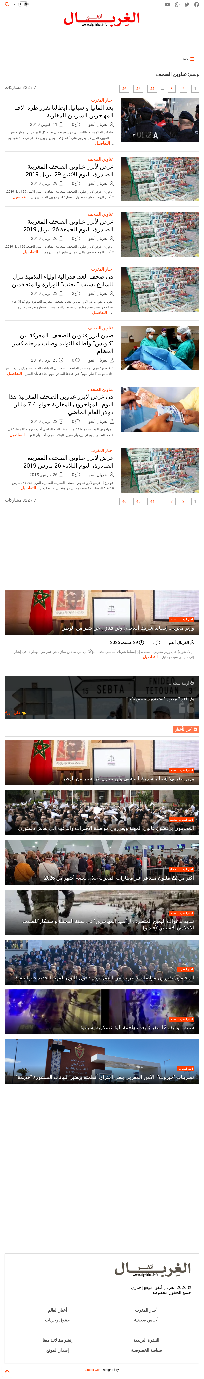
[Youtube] (167, 4)
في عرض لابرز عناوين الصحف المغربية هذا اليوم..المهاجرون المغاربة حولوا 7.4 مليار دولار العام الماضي (61, 404)
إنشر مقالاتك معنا (58, 1340)
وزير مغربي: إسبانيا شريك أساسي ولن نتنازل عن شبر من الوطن (127, 628)
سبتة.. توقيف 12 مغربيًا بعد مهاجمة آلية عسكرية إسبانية (137, 1027)
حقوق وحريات (57, 1319)
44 (152, 88)
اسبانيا (173, 619)
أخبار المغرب (146, 1310)
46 (124, 88)
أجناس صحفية (146, 1319)
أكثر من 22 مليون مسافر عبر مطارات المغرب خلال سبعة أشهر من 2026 (119, 878)
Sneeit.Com (93, 1370)
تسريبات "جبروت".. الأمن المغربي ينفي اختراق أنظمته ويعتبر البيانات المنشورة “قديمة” (105, 1077)
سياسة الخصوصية (146, 1350)
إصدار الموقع (57, 1350)
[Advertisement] (124, 40)
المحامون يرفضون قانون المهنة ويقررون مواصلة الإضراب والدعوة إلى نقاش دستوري (106, 828)
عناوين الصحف (101, 159)
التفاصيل (102, 143)
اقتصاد (173, 869)
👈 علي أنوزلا (15, 713)
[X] (186, 4)
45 (138, 88)
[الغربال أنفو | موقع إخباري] (102, 25)
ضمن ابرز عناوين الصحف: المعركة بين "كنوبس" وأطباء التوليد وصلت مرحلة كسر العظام (63, 343)
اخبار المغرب (102, 100)
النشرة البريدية (146, 1340)
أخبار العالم (57, 1310)
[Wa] (177, 4)
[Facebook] (196, 4)
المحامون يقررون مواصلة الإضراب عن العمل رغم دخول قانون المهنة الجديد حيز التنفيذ (104, 978)
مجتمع (173, 819)
